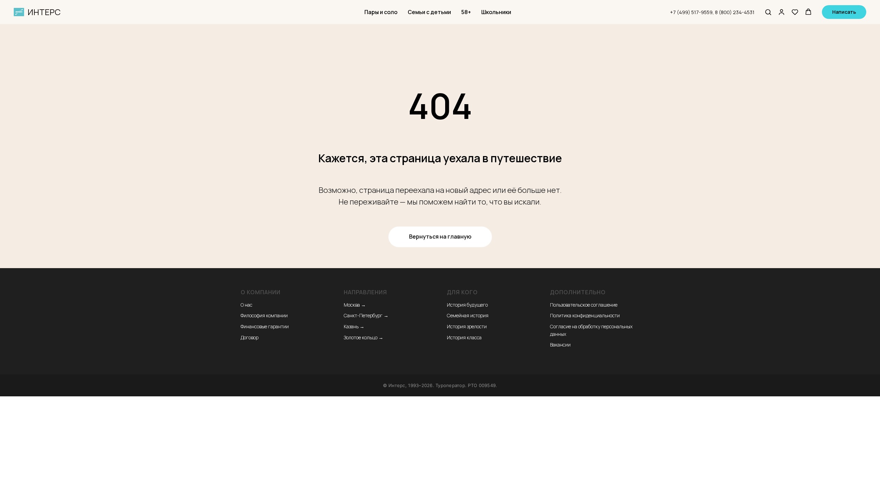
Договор (249, 337)
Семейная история (467, 315)
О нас (246, 304)
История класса (464, 337)
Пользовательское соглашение (583, 304)
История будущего (467, 304)
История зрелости (467, 326)
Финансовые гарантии (265, 326)
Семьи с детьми (429, 12)
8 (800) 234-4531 (735, 12)
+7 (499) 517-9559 (691, 12)
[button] (768, 12)
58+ (466, 12)
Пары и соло (380, 12)
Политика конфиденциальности (585, 315)
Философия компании (264, 315)
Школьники (496, 12)
